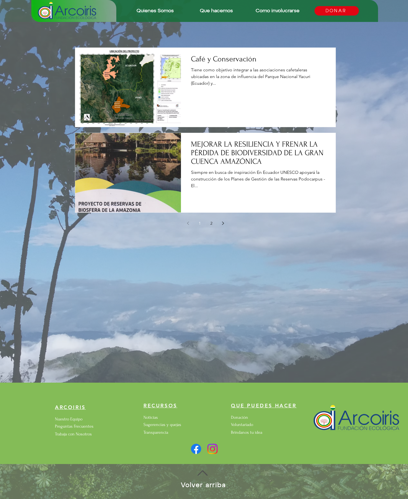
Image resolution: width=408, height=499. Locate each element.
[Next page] (223, 223)
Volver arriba (203, 485)
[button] (155, 10)
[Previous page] (188, 223)
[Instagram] (212, 449)
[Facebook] (196, 449)
